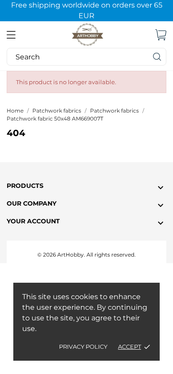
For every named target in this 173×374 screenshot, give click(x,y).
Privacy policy (83, 346)
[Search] (157, 57)
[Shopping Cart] (160, 34)
